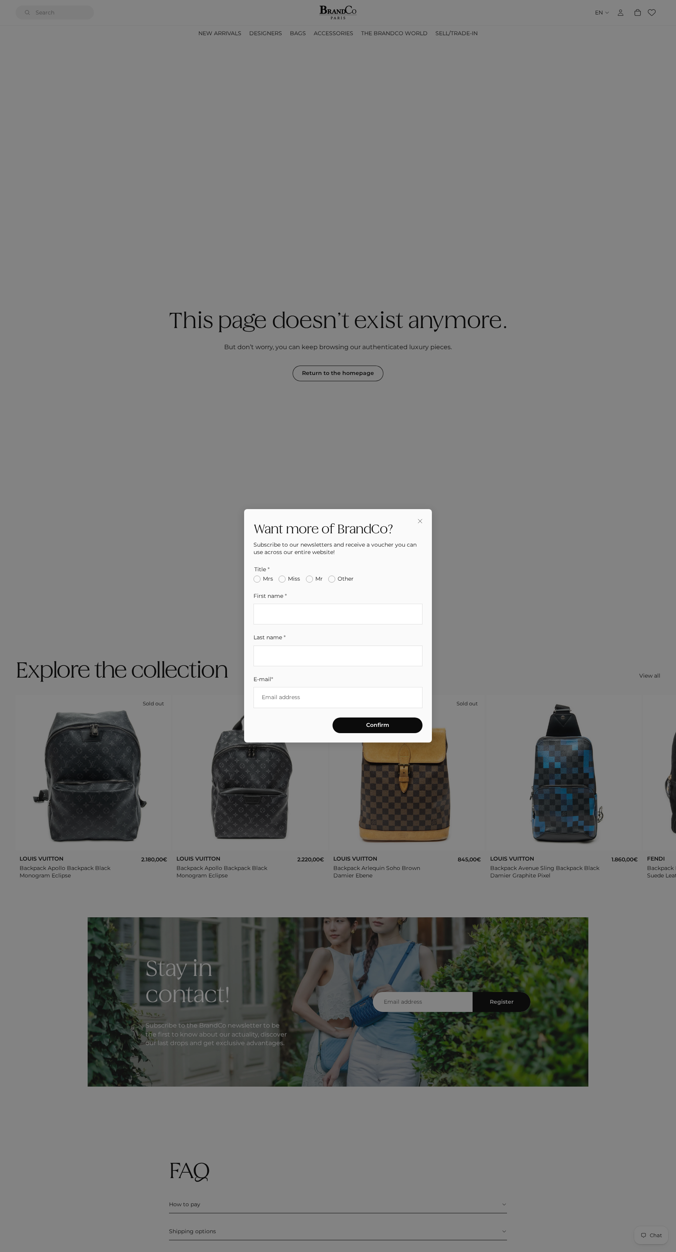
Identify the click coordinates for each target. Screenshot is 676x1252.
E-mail (263, 679)
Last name (270, 637)
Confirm (377, 725)
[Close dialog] (420, 520)
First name (270, 595)
